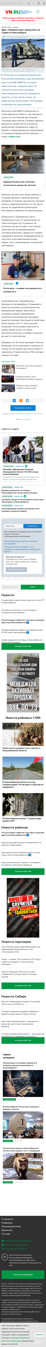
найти (32, 587)
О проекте (7, 1219)
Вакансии (6, 1230)
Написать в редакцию (23, 1275)
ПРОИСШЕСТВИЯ (9, 1099)
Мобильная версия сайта (14, 1248)
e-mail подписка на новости (18, 1240)
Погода (5, 1233)
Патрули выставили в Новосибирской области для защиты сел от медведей (21, 1149)
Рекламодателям (11, 1226)
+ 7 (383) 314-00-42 (22, 1307)
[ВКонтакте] (14, 400)
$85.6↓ (20, 3)
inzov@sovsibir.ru (14, 1309)
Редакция (6, 1222)
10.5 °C (14, 3)
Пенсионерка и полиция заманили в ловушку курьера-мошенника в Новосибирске (20, 1065)
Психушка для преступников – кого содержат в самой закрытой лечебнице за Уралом (22, 549)
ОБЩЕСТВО (19, 466)
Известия (14, 136)
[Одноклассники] (20, 400)
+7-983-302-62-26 (15, 1314)
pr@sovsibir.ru (35, 1312)
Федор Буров (22, 37)
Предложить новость (23, 408)
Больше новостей (23, 646)
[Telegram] (27, 400)
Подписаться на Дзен (16, 569)
